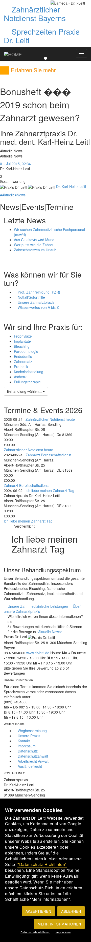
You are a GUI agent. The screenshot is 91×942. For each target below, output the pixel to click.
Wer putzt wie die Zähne (33, 244)
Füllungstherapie (27, 381)
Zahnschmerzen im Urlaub (35, 249)
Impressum (63, 932)
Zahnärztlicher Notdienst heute (28, 449)
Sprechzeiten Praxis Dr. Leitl (42, 36)
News (20, 194)
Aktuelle (7, 194)
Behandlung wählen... (25, 391)
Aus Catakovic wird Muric (34, 239)
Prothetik (21, 366)
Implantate (22, 341)
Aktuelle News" (50, 631)
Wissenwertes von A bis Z (38, 307)
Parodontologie (26, 351)
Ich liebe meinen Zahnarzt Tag (28, 521)
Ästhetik (20, 376)
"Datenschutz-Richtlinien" (42, 864)
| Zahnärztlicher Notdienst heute (49, 419)
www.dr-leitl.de (37, 652)
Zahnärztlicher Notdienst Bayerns (35, 13)
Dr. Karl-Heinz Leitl (71, 186)
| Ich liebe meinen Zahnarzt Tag (49, 490)
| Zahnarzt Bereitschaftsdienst (47, 454)
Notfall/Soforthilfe (31, 297)
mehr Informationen (59, 923)
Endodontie (23, 356)
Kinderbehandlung (28, 371)
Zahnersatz (23, 361)
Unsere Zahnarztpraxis (35, 302)
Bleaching (22, 346)
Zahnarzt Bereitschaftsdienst (27, 485)
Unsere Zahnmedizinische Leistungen (37, 606)
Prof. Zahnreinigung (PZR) (38, 292)
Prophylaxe (23, 336)
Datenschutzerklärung (35, 932)
